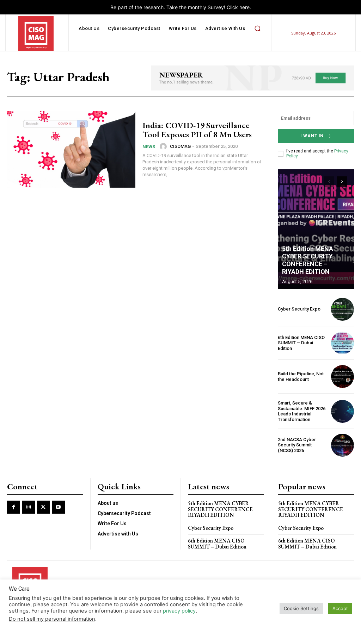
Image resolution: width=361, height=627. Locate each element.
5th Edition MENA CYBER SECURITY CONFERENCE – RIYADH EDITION (307, 260)
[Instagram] (28, 507)
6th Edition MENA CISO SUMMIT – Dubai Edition (301, 343)
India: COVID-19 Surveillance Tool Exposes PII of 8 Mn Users (197, 130)
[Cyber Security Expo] (342, 309)
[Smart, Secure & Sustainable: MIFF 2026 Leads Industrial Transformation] (342, 411)
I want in (312, 135)
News (148, 146)
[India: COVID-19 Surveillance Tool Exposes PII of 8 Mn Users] (71, 149)
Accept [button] (340, 608)
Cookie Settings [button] (301, 608)
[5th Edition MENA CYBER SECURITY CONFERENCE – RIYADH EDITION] (316, 229)
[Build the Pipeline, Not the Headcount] (342, 376)
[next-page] (342, 181)
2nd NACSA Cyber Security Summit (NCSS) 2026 (297, 445)
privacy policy (179, 611)
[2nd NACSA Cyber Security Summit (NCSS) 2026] (342, 445)
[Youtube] (58, 507)
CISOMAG (180, 146)
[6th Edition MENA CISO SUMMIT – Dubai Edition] (342, 343)
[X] (43, 507)
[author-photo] (164, 146)
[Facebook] (13, 507)
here (244, 7)
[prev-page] (329, 181)
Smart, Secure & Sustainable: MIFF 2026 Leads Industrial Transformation (301, 411)
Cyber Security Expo (299, 309)
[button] (257, 28)
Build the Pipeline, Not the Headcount (301, 376)
